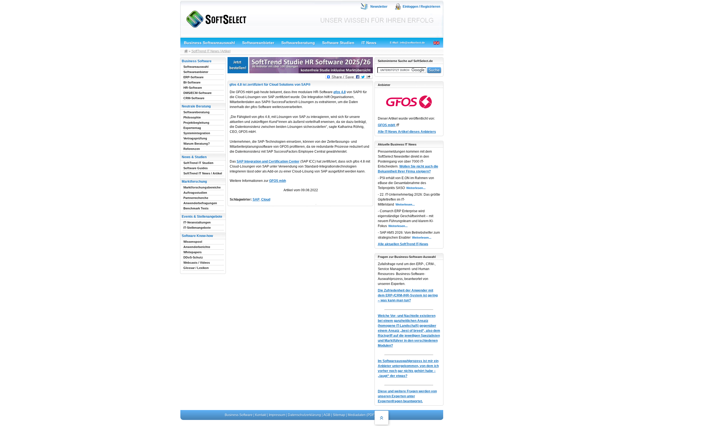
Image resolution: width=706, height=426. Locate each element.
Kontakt (260, 415)
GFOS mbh (277, 181)
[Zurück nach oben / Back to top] (382, 418)
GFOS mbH (387, 125)
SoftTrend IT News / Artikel (211, 51)
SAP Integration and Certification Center (268, 161)
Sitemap (339, 415)
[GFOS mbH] (397, 124)
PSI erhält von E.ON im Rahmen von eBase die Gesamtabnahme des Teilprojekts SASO (406, 183)
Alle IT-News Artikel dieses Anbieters (407, 132)
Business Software (239, 415)
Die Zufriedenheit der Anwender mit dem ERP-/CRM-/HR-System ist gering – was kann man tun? (408, 295)
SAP (256, 199)
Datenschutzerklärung (304, 415)
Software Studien (338, 43)
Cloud (265, 199)
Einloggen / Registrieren (421, 7)
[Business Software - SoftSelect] (215, 18)
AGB (326, 415)
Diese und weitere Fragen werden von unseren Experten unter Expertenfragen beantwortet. (407, 396)
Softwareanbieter (258, 43)
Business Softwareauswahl (209, 43)
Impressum (277, 415)
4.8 (339, 92)
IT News (369, 43)
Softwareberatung (298, 43)
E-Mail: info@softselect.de (407, 42)
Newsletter (378, 7)
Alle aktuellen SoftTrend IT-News (403, 244)
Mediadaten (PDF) (361, 415)
